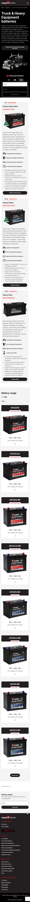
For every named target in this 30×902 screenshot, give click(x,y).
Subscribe (15, 807)
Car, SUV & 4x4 (9, 79)
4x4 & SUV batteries (6, 841)
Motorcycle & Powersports (15, 79)
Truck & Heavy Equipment (21, 79)
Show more (15, 775)
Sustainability (4, 885)
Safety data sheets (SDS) (7, 868)
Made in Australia (5, 882)
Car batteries (4, 838)
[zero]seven (19, 899)
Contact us (4, 824)
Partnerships (4, 887)
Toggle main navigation (27, 3)
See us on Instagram (9, 830)
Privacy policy (25, 895)
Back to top (28, 813)
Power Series (15, 285)
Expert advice (5, 861)
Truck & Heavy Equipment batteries (10, 850)
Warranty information (6, 871)
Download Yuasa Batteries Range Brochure (15, 47)
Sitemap (15, 896)
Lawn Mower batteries (7, 852)
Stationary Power (5, 854)
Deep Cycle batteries (7, 847)
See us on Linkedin (13, 830)
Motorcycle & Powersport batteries (10, 845)
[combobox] (15, 84)
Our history (4, 880)
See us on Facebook (2, 830)
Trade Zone (4, 889)
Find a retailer (5, 826)
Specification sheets (6, 866)
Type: (3, 401)
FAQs (2, 873)
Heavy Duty (15, 379)
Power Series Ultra (15, 193)
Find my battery (15, 94)
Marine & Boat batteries (7, 843)
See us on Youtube (6, 830)
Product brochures (6, 864)
